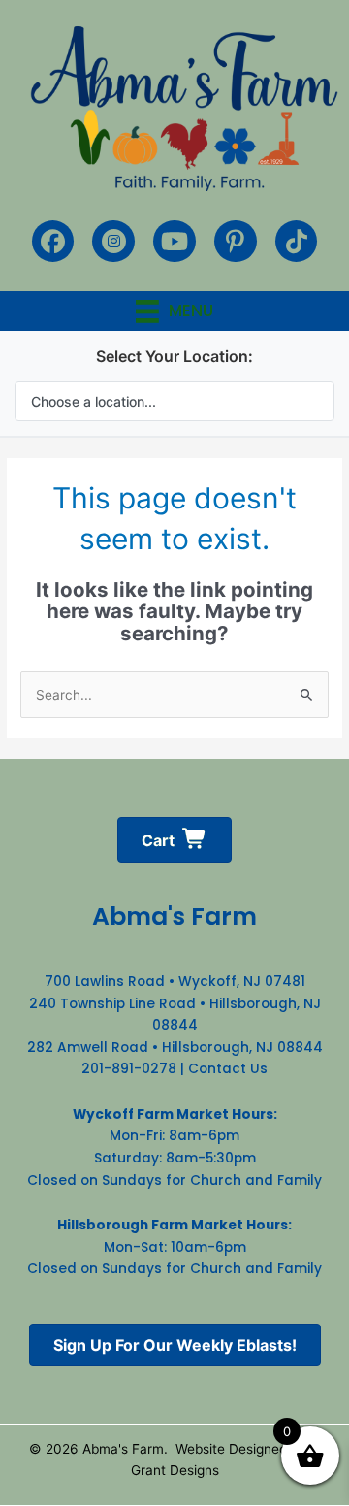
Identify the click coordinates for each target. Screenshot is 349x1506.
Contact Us (228, 1069)
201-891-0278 (128, 1069)
